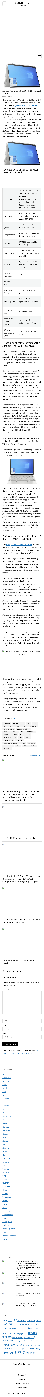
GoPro (5, 1137)
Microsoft (6, 1172)
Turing (37, 1348)
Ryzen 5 (18, 1345)
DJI (3, 1112)
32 (4, 726)
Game (4, 1123)
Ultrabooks (31, 743)
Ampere (27, 1324)
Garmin (5, 1127)
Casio (4, 1102)
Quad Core (8, 1345)
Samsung (6, 1211)
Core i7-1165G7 (21, 726)
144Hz (29, 1321)
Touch (23, 743)
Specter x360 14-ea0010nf (26, 105)
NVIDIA (5, 1183)
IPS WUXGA (30, 732)
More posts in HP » (36, 755)
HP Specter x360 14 (23, 729)
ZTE (4, 1246)
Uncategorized (8, 1228)
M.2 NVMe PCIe (8, 1341)
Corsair (5, 1105)
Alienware (6, 1077)
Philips (5, 1200)
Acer (4, 1074)
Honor (5, 1141)
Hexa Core (7, 1333)
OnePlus (6, 1186)
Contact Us (22, 1375)
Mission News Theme (15, 1394)
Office (33, 1341)
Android (5, 1081)
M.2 (29, 735)
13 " (23, 723)
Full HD (23, 1328)
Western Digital (9, 1235)
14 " (29, 723)
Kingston (6, 1158)
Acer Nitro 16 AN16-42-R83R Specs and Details (28, 1295)
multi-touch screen (10, 737)
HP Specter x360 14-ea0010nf (19, 544)
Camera (5, 1098)
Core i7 (11, 726)
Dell (4, 1109)
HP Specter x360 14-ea (11, 732)
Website (5, 1033)
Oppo (4, 1190)
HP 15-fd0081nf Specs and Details (18, 837)
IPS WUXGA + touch (10, 735)
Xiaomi (5, 1242)
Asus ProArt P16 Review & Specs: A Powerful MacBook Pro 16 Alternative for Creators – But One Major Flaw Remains (28, 1276)
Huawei (5, 1148)
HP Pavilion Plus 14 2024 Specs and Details (19, 962)
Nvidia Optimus (18, 1341)
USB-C (25, 746)
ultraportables (8, 746)
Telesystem (7, 1221)
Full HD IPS (33, 1329)
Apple (5, 1088)
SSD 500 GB (30, 1345)
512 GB (9, 1324)
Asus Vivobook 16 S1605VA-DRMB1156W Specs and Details (27, 1284)
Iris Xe (22, 735)
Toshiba (5, 1225)
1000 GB (15, 723)
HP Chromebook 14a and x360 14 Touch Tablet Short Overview (21, 921)
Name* (4, 1017)
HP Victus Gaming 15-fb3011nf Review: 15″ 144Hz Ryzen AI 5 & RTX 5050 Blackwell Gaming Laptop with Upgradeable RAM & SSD (21, 795)
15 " (14, 1320)
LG (3, 1165)
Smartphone (7, 1214)
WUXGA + (7, 749)
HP (3, 1144)
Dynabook (6, 1116)
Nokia (4, 1179)
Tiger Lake (19, 740)
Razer (4, 1207)
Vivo (4, 1232)
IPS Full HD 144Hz (17, 1338)
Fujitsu (5, 1119)
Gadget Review (22, 3)
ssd (21, 737)
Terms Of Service (22, 1383)
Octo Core (27, 1341)
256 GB (33, 1321)
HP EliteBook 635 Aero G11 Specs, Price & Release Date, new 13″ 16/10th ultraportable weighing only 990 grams (21, 879)
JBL (3, 1155)
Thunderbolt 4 (8, 740)
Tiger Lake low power (10, 743)
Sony (4, 1218)
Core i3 (36, 1324)
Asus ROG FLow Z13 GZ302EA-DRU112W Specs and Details (27, 1305)
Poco (4, 1204)
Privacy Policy (22, 1387)
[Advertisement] (22, 29)
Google (5, 1134)
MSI (4, 1176)
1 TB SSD (7, 723)
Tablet (27, 737)
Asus (4, 1091)
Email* (4, 1025)
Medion (5, 1169)
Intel (4, 1151)
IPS (22, 732)
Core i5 (6, 1328)
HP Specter (33, 726)
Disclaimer (22, 1379)
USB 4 (18, 746)
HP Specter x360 (9, 729)
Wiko (4, 1239)
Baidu (4, 1095)
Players (38, 1341)
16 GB (35, 723)
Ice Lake (25, 1334)
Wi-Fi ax (33, 746)
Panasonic (6, 1197)
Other (5, 1193)
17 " (24, 1320)
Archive (22, 1371)
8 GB (5, 1320)
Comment (5, 990)
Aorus (4, 1084)
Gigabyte (6, 1130)
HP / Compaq (17, 1334)
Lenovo (5, 1162)
